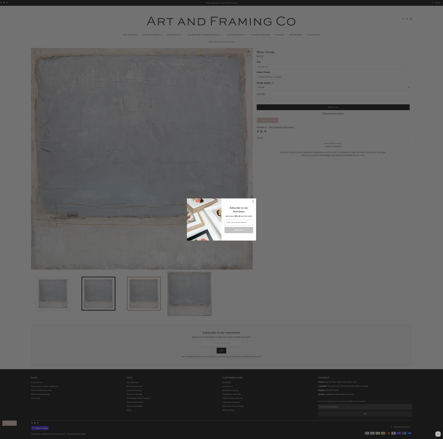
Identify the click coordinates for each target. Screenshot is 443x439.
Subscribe (238, 230)
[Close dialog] (253, 201)
